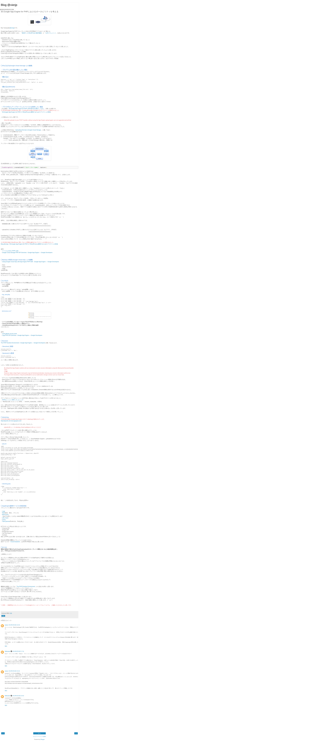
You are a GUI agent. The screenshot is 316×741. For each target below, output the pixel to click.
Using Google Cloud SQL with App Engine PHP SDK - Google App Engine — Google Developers (30, 261)
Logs (3, 511)
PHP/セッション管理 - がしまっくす (12, 400)
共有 (3, 615)
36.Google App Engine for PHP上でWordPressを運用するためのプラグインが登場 (26, 112)
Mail (3, 513)
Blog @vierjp (9, 4)
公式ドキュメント (51, 33)
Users (4, 519)
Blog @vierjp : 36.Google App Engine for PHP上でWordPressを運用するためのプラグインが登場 (29, 244)
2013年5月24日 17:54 (18, 651)
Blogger (43, 739)
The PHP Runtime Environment (26, 586)
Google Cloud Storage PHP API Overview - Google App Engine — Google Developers (27, 252)
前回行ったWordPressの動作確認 (32, 33)
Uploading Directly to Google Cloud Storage (28, 130)
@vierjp (12, 28)
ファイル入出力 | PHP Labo (10, 251)
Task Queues (6, 521)
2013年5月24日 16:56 (14, 625)
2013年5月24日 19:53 (18, 695)
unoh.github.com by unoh (9, 333)
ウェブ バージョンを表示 (39, 736)
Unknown (7, 651)
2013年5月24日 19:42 (14, 671)
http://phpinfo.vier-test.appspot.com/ (11, 421)
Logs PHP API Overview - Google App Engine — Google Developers (22, 335)
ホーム (39, 733)
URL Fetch (5, 518)
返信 (6, 646)
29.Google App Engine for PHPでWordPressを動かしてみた (26, 108)
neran (6, 625)
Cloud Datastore (15, 541)
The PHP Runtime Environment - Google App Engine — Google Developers (23, 343)
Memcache (5, 514)
